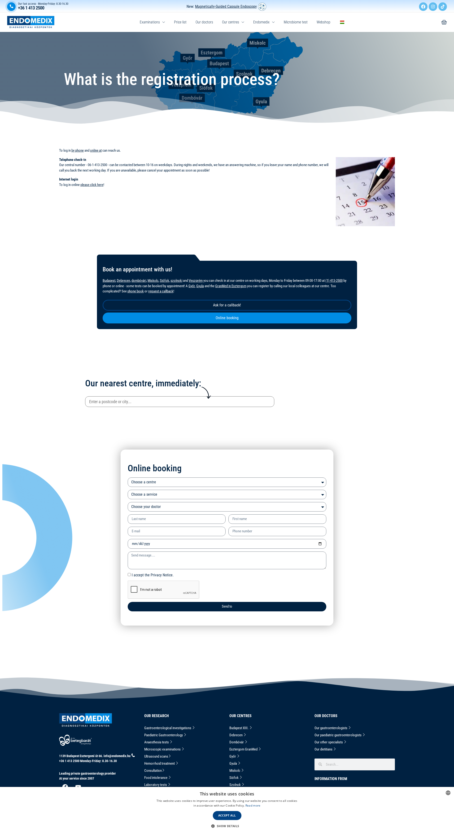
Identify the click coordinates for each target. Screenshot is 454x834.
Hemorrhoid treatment (159, 763)
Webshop (323, 22)
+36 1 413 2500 (31, 8)
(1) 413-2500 (334, 280)
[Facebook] (423, 6)
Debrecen (123, 280)
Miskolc (153, 280)
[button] (227, 826)
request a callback (160, 291)
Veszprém (196, 280)
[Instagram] (433, 6)
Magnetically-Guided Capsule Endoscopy (226, 6)
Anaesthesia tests (157, 742)
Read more (253, 805)
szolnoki (176, 280)
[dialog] (227, 810)
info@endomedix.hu (117, 756)
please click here (91, 185)
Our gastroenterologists (331, 728)
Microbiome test (296, 22)
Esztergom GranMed (243, 749)
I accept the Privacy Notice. (153, 575)
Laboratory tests (156, 785)
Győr (191, 286)
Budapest (109, 280)
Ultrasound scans (156, 756)
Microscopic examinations (162, 749)
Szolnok (235, 785)
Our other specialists (329, 742)
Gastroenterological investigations (168, 728)
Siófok (164, 280)
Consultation (153, 770)
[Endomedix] (444, 22)
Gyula (200, 286)
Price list (180, 22)
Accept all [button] (227, 815)
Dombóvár (236, 742)
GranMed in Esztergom (230, 286)
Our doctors (204, 22)
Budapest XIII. (239, 728)
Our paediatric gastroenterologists (338, 735)
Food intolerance (156, 778)
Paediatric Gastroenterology (163, 735)
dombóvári (138, 280)
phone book (135, 291)
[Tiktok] (442, 6)
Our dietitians (323, 749)
